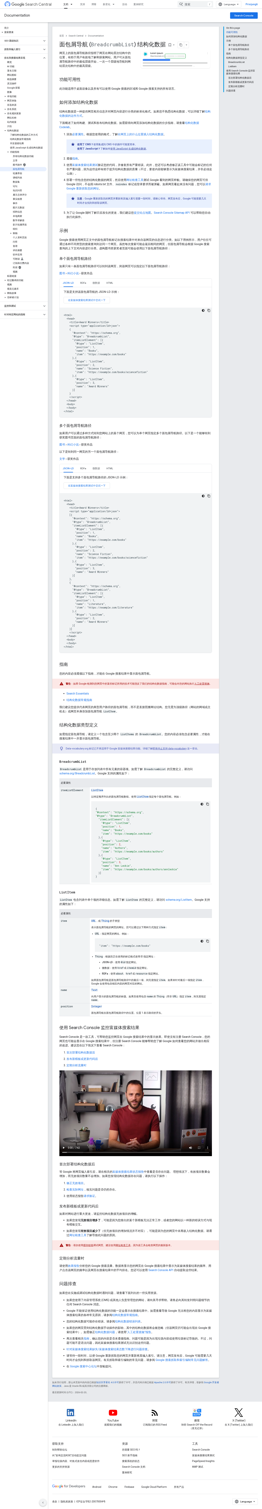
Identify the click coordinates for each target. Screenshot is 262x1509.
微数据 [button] (96, 282)
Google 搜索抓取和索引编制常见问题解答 (182, 1360)
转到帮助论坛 (59, 1449)
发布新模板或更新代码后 (82, 1059)
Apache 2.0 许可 (162, 1382)
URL (93, 920)
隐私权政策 (67, 1501)
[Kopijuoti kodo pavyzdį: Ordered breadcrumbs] (207, 804)
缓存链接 (88, 1245)
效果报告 (73, 1266)
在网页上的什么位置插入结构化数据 (140, 134)
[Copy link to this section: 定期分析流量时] (88, 1258)
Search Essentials (77, 693)
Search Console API (160, 1270)
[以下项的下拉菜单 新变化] (114, 4)
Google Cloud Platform (154, 1486)
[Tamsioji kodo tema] (203, 310)
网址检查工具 (134, 180)
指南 (75, 158)
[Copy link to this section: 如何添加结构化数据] (102, 103)
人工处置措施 (201, 683)
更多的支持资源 (61, 1466)
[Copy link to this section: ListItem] (78, 892)
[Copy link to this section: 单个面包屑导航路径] (95, 259)
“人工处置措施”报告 (138, 1332)
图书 (62, 273)
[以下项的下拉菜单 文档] (72, 4)
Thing (105, 920)
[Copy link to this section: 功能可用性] (84, 80)
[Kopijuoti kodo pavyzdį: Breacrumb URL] (207, 941)
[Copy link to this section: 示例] (71, 231)
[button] (23, 32)
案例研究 (138, 4)
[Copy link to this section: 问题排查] (80, 1284)
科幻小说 (73, 273)
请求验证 (89, 1196)
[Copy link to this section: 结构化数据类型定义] (101, 725)
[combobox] (195, 4)
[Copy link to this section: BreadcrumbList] (90, 762)
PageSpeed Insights (203, 1461)
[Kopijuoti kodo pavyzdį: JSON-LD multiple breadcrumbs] (209, 496)
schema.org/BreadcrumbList (77, 773)
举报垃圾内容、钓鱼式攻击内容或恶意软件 (76, 1461)
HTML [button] (109, 282)
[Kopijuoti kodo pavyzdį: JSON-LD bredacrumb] (209, 310)
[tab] (68, 283)
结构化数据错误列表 (128, 1321)
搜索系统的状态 (131, 1461)
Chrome (112, 1486)
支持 (82, 4)
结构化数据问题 (105, 1332)
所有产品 (179, 1486)
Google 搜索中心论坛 (83, 1366)
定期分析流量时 (76, 1065)
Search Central (38, 4)
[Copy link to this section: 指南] (71, 665)
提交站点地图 (142, 212)
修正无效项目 (75, 1183)
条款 (54, 1501)
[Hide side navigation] (43, 1502)
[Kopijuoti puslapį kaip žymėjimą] (181, 45)
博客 (93, 4)
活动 (124, 4)
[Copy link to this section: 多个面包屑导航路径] (95, 426)
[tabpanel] (136, 353)
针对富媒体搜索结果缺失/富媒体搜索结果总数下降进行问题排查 (107, 1349)
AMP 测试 (197, 1466)
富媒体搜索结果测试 (85, 165)
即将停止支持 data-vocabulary (170, 748)
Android (96, 1486)
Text (94, 990)
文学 (62, 459)
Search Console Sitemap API (172, 212)
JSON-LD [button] (68, 282)
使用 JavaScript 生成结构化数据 (128, 148)
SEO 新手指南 (129, 1455)
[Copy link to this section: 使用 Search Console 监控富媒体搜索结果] (143, 1028)
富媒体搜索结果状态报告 (128, 1171)
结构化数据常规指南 (79, 700)
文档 (65, 4)
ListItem (97, 790)
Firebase (129, 1486)
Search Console (243, 15)
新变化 (106, 4)
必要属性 (78, 134)
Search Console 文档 (133, 1466)
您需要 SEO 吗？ (131, 1449)
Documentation (17, 15)
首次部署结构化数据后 (80, 1052)
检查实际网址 (75, 1189)
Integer (96, 1006)
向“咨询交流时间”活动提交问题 (69, 1455)
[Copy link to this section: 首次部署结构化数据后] (99, 1164)
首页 (61, 35)
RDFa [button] (83, 282)
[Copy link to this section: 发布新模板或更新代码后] (103, 1206)
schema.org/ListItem (179, 899)
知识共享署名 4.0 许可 (107, 1382)
